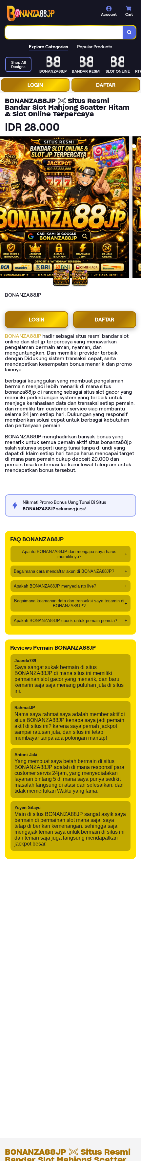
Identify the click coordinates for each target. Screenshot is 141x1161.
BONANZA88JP (23, 336)
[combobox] (64, 32)
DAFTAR (105, 85)
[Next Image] (136, 208)
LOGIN (35, 85)
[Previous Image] (5, 208)
